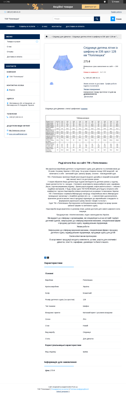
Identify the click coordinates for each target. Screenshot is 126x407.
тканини (84, 109)
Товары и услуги (27, 26)
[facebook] (45, 258)
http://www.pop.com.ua (17, 130)
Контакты (56, 26)
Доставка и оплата (75, 26)
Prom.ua (75, 387)
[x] (48, 258)
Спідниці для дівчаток (62, 37)
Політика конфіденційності (79, 389)
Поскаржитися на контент (60, 389)
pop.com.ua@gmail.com (18, 134)
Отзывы (10, 52)
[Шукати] (97, 18)
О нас (44, 26)
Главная (11, 26)
